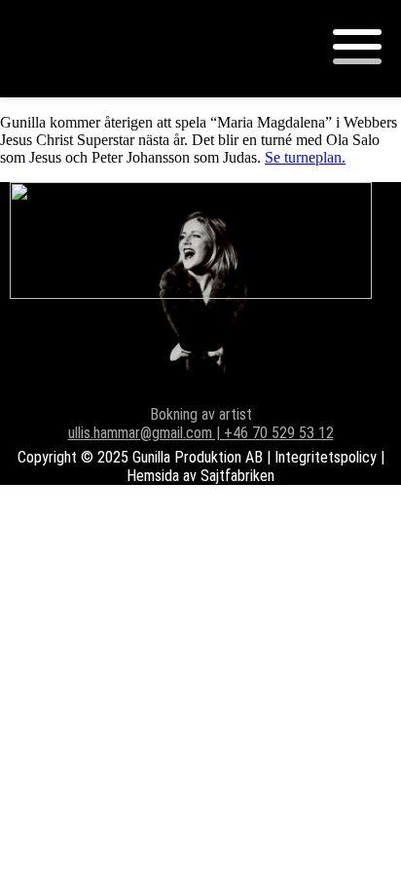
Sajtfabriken (237, 475)
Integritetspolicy (325, 457)
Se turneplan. (305, 157)
